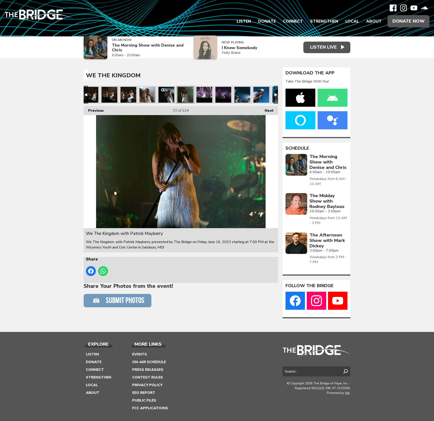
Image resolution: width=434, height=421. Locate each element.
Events (139, 354)
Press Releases (147, 369)
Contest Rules (147, 377)
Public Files (144, 400)
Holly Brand (231, 53)
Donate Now (408, 21)
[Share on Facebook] (91, 271)
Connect (293, 21)
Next (267, 110)
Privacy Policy (147, 385)
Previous (94, 110)
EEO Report (143, 392)
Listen (244, 21)
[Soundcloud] (424, 8)
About (374, 21)
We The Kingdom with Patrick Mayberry (90, 95)
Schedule (297, 148)
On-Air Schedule (149, 362)
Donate (267, 21)
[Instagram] (403, 8)
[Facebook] (393, 8)
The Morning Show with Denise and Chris (148, 47)
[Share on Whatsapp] (103, 271)
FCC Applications (150, 408)
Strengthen (324, 21)
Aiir (347, 393)
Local (352, 21)
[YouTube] (413, 8)
